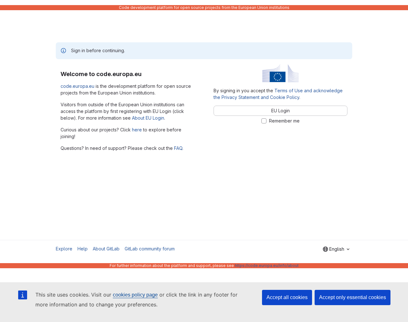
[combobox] (336, 249)
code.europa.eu (77, 86)
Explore (64, 248)
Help (82, 248)
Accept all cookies (287, 297)
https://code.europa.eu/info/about (267, 265)
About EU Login (148, 118)
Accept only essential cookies (352, 297)
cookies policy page (135, 295)
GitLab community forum (150, 248)
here (137, 129)
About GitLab (106, 248)
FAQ (178, 148)
